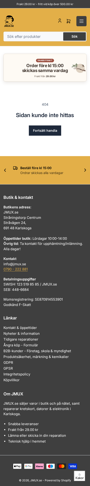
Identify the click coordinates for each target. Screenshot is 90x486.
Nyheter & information (21, 333)
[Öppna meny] (81, 21)
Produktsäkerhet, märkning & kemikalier (36, 357)
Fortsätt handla (45, 130)
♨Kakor (79, 476)
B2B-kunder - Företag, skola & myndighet (37, 351)
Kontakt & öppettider (20, 327)
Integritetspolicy (16, 374)
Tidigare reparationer (20, 339)
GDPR (8, 362)
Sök (75, 36)
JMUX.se (36, 480)
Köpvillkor (11, 380)
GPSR (8, 368)
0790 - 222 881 (15, 269)
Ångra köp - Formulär (20, 345)
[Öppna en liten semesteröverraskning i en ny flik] (77, 67)
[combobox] (45, 36)
